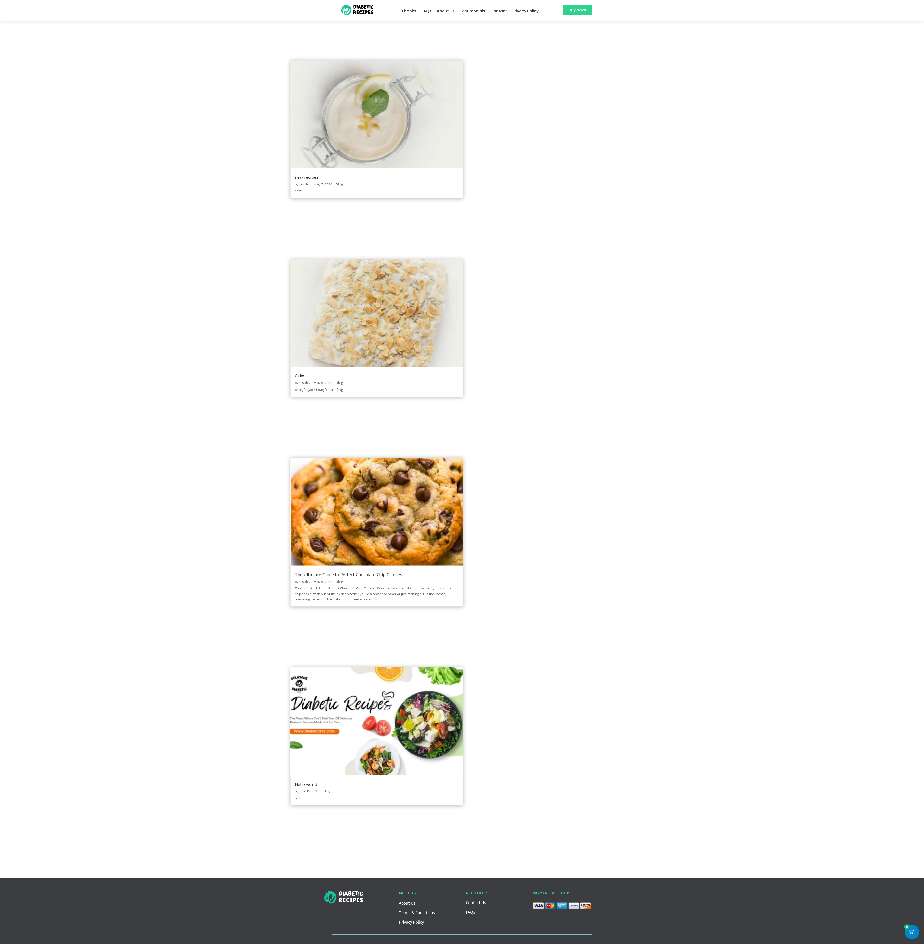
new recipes (306, 177)
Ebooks (409, 11)
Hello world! (306, 784)
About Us (446, 11)
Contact (498, 11)
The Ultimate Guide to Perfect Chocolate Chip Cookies (348, 574)
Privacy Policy (525, 11)
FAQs (426, 11)
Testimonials (472, 11)
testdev (304, 184)
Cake (299, 376)
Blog (339, 184)
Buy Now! (577, 10)
